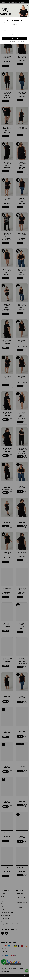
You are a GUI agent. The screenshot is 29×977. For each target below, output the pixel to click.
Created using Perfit (14, 43)
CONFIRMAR (14, 38)
